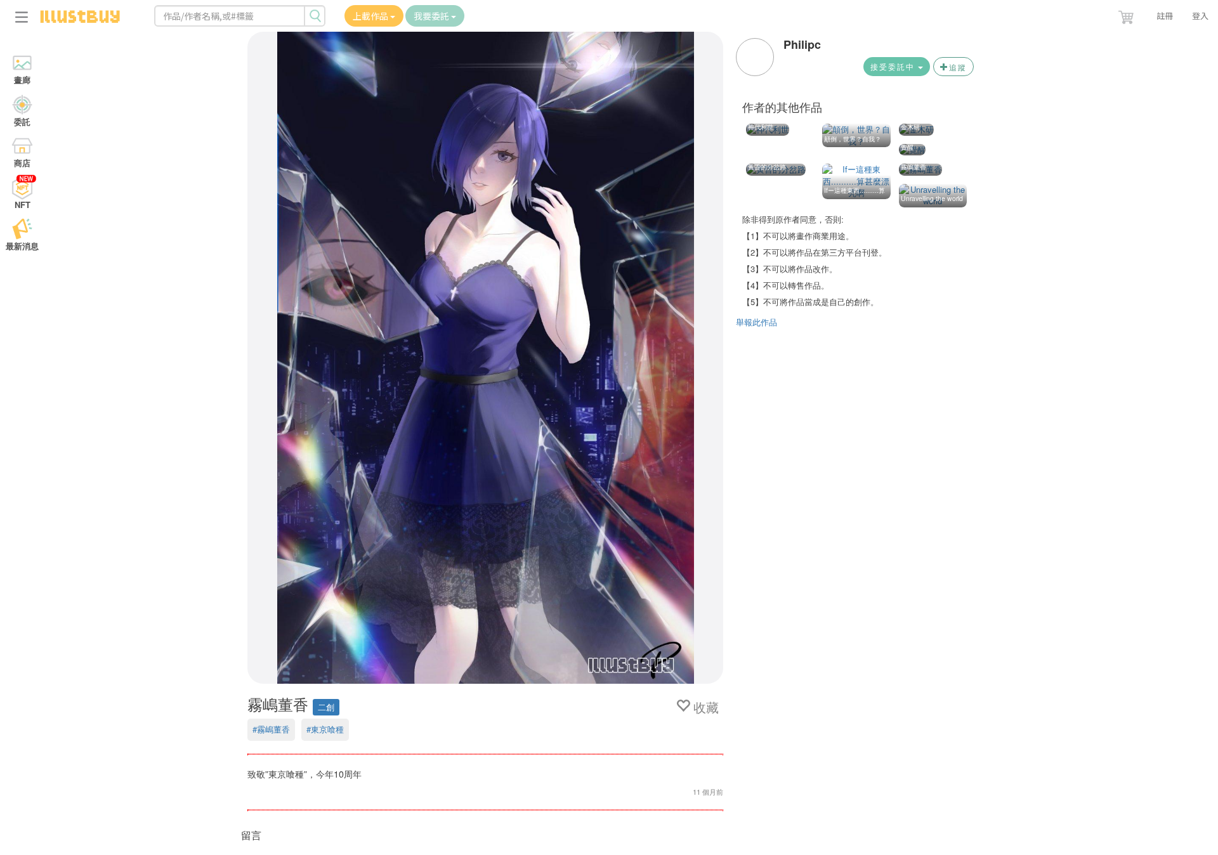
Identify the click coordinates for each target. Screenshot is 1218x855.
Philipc (802, 44)
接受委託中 (894, 66)
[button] (1127, 14)
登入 (1200, 16)
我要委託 (432, 16)
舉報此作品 (756, 322)
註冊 (1164, 16)
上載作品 (371, 16)
